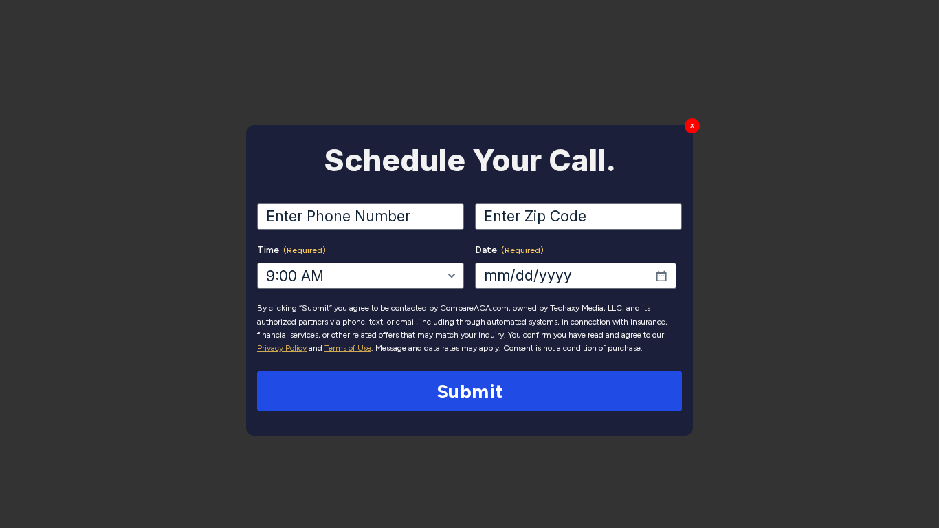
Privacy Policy (282, 348)
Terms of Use (347, 348)
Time (291, 250)
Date (509, 250)
